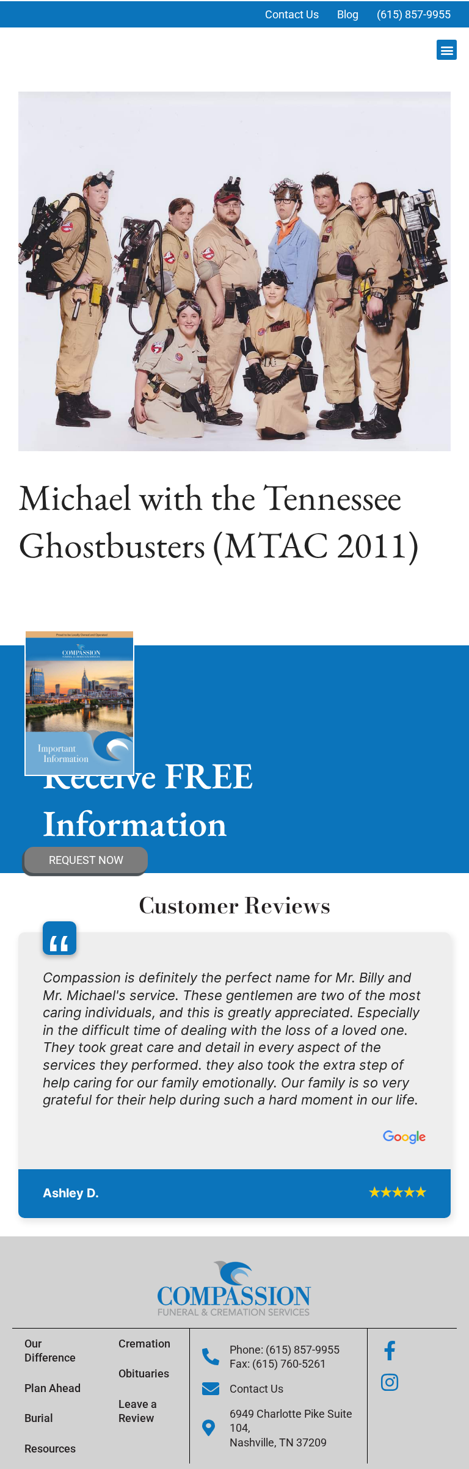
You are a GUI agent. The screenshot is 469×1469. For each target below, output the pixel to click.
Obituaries (143, 1373)
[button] (447, 50)
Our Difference (50, 1350)
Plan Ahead (52, 1388)
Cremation (144, 1343)
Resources (50, 1448)
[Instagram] (389, 1382)
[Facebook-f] (389, 1350)
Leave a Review (137, 1411)
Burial (38, 1418)
